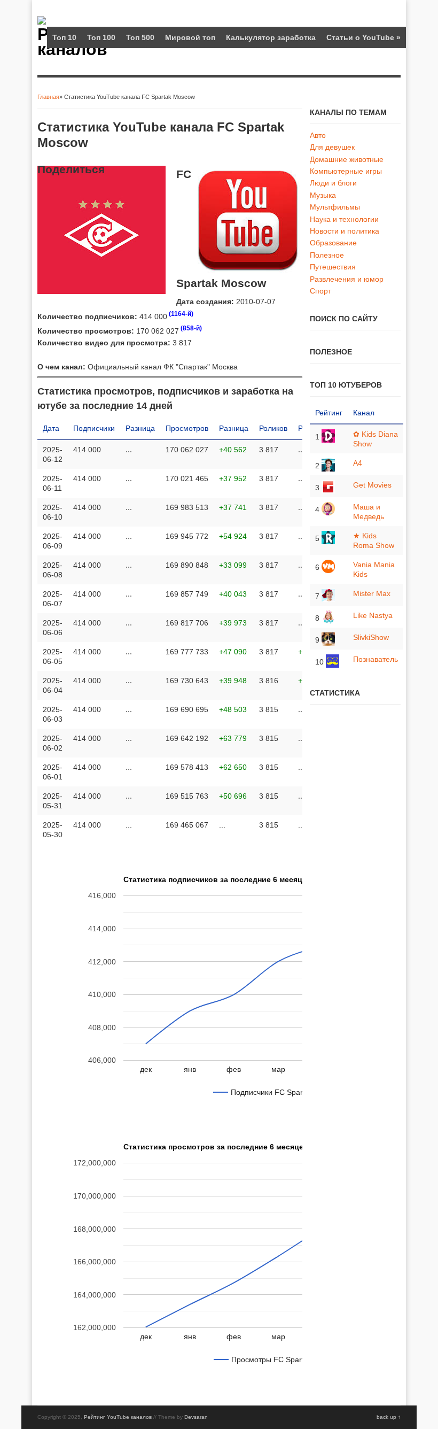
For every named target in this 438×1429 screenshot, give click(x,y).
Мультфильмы (335, 207)
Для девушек (332, 147)
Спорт (320, 291)
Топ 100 (101, 37)
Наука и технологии (344, 219)
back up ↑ (389, 1417)
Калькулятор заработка (271, 37)
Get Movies (372, 485)
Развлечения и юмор (347, 279)
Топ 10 (64, 37)
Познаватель (375, 659)
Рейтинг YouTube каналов (118, 1417)
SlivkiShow (371, 637)
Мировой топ (190, 37)
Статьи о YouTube (363, 37)
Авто (318, 135)
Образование (333, 242)
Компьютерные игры (346, 171)
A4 (357, 463)
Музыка (323, 195)
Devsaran (196, 1417)
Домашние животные (347, 159)
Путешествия (333, 266)
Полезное (327, 255)
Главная (48, 97)
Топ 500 (140, 37)
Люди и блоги (333, 183)
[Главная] (41, 22)
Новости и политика (344, 231)
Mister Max (371, 593)
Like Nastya (373, 615)
